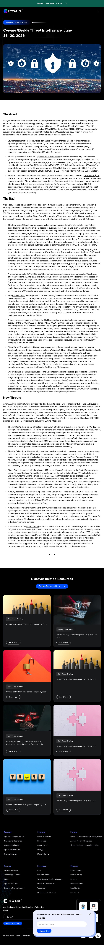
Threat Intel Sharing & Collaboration (84, 845)
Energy (40, 849)
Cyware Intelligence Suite (14, 836)
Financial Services (44, 836)
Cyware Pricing (76, 875)
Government (42, 845)
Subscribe (44, 931)
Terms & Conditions (22, 936)
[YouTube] (83, 935)
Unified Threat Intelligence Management (85, 836)
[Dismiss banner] (66, 3)
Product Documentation (46, 892)
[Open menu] (99, 11)
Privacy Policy (8, 936)
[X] (98, 935)
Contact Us (74, 892)
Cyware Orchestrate (12, 849)
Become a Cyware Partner (14, 888)
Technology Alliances (12, 875)
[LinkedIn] (90, 935)
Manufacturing (43, 854)
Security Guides (43, 875)
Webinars (41, 888)
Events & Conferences (45, 883)
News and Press (76, 883)
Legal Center (75, 888)
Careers (73, 879)
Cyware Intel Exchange (13, 841)
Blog (39, 870)
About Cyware (75, 870)
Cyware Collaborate (11, 845)
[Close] (90, 914)
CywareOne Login (11, 883)
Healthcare (41, 841)
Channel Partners (11, 870)
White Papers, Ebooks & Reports (49, 879)
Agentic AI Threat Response (81, 841)
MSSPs (6, 879)
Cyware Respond (10, 854)
